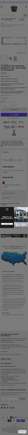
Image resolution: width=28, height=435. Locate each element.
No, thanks (7, 225)
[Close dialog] (27, 208)
